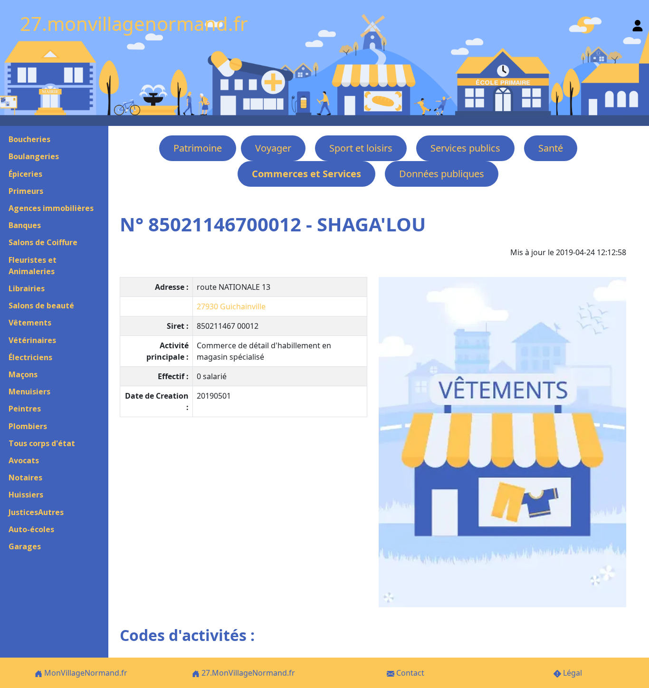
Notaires (25, 477)
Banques (25, 225)
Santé (550, 148)
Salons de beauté (41, 305)
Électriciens (30, 357)
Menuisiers (29, 391)
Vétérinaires (32, 340)
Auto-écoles (31, 529)
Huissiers (26, 494)
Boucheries (29, 139)
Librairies (27, 288)
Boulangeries (34, 156)
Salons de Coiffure (43, 242)
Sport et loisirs (360, 148)
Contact (409, 673)
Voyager (273, 148)
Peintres (25, 408)
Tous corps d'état (42, 443)
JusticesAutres (36, 512)
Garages (25, 546)
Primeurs (26, 191)
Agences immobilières (51, 208)
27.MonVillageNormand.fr (247, 673)
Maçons (23, 374)
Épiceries (25, 174)
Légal (571, 673)
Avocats (24, 460)
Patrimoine (197, 148)
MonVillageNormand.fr (84, 673)
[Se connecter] (637, 23)
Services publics (465, 148)
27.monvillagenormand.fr (134, 23)
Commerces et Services (306, 173)
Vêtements (30, 322)
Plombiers (28, 426)
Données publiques (441, 173)
